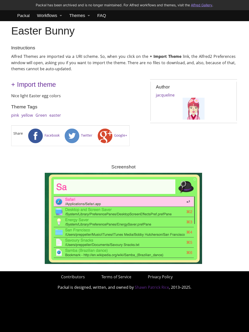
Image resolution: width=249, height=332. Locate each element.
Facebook (52, 135)
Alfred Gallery (201, 5)
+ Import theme (33, 84)
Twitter (86, 135)
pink (15, 115)
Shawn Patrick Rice (152, 287)
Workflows (47, 15)
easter (55, 115)
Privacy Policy (160, 277)
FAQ (101, 15)
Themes (77, 15)
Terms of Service (116, 277)
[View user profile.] (194, 108)
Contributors (73, 277)
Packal (23, 15)
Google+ (120, 135)
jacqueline (165, 95)
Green (41, 115)
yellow (27, 115)
